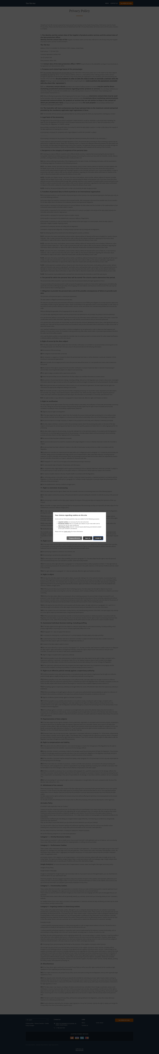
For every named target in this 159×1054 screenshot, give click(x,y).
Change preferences (74, 538)
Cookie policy (67, 531)
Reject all (87, 538)
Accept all (98, 538)
